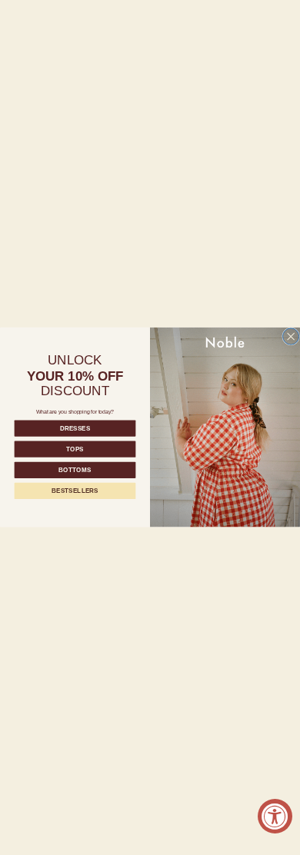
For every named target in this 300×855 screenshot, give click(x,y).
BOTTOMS (74, 470)
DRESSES (75, 428)
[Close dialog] (291, 336)
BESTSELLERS (75, 490)
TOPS (75, 449)
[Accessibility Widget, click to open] (275, 816)
